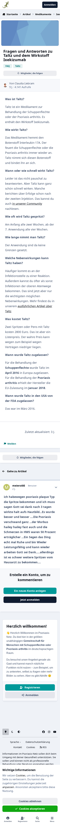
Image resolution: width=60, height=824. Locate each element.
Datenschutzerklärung (38, 741)
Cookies (30, 747)
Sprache (15, 741)
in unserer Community (27, 203)
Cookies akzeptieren (32, 808)
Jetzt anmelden (30, 599)
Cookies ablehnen (30, 801)
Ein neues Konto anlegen (30, 591)
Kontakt (17, 747)
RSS (44, 747)
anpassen (8, 787)
